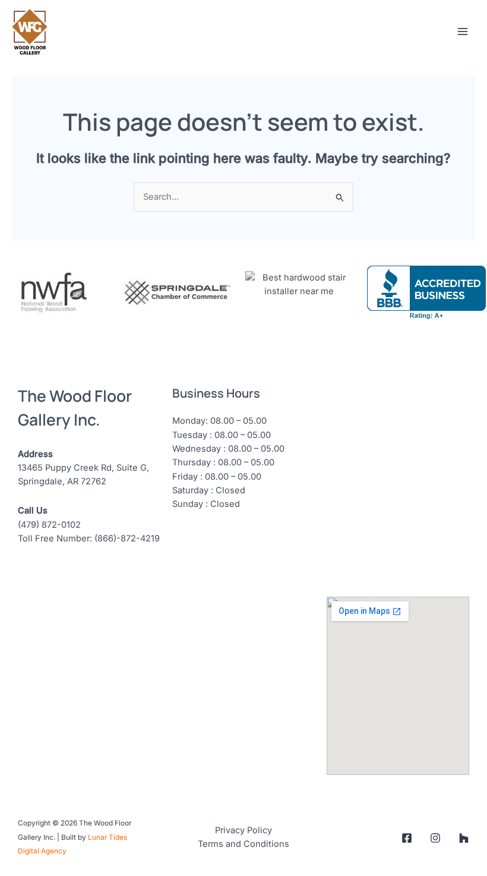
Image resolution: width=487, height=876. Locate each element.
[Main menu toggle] (462, 31)
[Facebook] (406, 838)
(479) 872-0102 (49, 524)
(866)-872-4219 (127, 538)
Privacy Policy (243, 830)
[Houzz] (463, 838)
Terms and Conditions (243, 844)
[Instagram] (435, 838)
